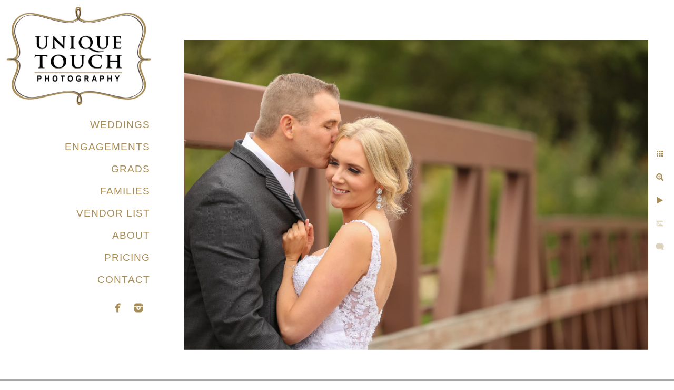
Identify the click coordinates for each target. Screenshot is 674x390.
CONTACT (123, 279)
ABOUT (131, 235)
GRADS (130, 168)
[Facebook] (118, 308)
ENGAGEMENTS (107, 146)
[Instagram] (138, 308)
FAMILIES (125, 191)
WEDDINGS (120, 124)
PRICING (127, 257)
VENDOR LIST (113, 213)
